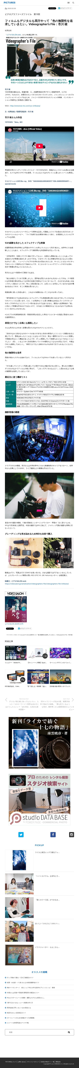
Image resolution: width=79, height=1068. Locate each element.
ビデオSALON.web (14, 35)
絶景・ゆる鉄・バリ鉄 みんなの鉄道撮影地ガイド (23, 982)
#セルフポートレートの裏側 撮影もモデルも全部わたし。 (26, 998)
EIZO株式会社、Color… (12, 686)
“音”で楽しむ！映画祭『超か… (37, 686)
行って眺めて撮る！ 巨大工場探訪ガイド (20, 977)
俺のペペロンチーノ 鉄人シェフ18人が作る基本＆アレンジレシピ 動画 (31, 987)
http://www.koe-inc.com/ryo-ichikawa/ (25, 106)
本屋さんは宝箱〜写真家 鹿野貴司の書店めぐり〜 (23, 992)
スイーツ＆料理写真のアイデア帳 (18, 1023)
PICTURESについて (11, 1062)
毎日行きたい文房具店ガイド (16, 1013)
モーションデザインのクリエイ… (60, 662)
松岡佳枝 (8, 30)
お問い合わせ (21, 1062)
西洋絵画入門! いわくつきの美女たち (19, 1008)
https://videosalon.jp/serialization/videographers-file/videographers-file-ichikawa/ (37, 584)
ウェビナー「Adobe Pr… (13, 662)
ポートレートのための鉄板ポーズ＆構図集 (20, 1018)
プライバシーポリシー (33, 1062)
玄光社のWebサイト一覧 (47, 1062)
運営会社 (58, 1062)
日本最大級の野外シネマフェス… (60, 686)
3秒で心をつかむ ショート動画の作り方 (20, 1002)
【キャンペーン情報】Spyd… (36, 662)
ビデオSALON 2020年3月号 (14, 624)
